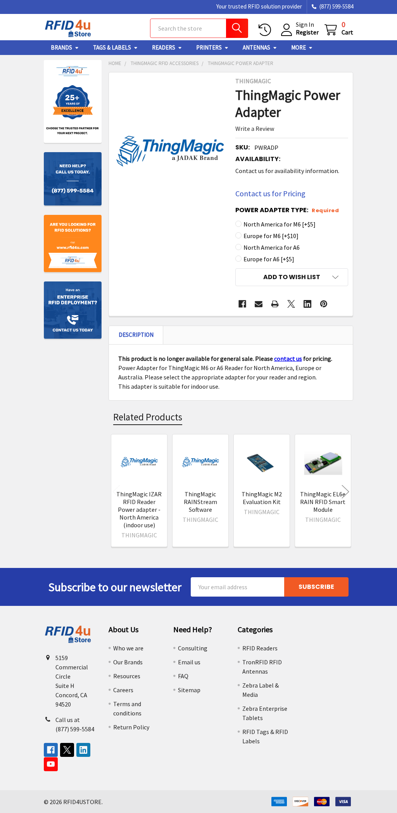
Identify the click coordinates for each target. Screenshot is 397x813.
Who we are (128, 648)
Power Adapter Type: (287, 210)
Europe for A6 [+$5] (268, 259)
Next (345, 492)
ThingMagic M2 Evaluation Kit (262, 498)
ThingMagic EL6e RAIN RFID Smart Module (322, 501)
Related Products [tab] (147, 417)
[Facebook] (242, 304)
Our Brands (128, 662)
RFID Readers (260, 648)
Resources (126, 676)
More (298, 47)
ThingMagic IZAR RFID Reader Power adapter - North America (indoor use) (139, 509)
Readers (163, 47)
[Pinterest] (324, 304)
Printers (209, 47)
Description (136, 334)
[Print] (275, 304)
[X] (291, 304)
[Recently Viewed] (266, 30)
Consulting (192, 648)
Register (307, 32)
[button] (291, 277)
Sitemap (189, 690)
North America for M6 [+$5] (279, 224)
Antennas (256, 47)
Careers (123, 690)
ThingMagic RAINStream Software (200, 501)
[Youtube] (51, 764)
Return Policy (131, 727)
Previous (116, 492)
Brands (61, 47)
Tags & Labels (112, 47)
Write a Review (254, 128)
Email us (189, 662)
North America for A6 (271, 247)
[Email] (259, 304)
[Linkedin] (307, 304)
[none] (170, 151)
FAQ (183, 676)
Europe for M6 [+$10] (271, 236)
